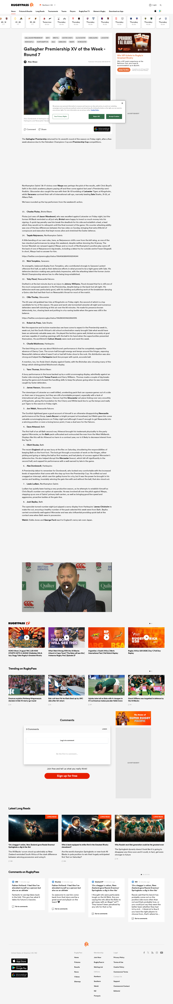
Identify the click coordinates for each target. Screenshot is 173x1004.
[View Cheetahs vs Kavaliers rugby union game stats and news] (32, 22)
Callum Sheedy (55, 339)
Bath (47, 434)
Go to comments (20, 906)
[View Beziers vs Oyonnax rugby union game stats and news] (105, 22)
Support (117, 981)
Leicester (88, 191)
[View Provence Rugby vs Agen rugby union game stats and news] (162, 22)
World (96, 986)
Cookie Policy (119, 967)
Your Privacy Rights (60, 116)
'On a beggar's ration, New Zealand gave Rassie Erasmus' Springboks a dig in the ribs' (105, 888)
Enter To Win (124, 70)
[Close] (122, 103)
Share (43, 129)
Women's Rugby (99, 11)
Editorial (117, 991)
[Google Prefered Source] (100, 129)
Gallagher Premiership (36, 139)
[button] (33, 838)
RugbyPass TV (84, 11)
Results (77, 967)
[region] (87, 111)
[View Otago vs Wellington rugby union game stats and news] (18, 22)
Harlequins (47, 357)
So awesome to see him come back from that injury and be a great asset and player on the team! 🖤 (65, 898)
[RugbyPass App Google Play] (34, 968)
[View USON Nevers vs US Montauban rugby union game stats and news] (148, 22)
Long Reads (40, 11)
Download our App (116, 11)
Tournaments (53, 11)
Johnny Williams (72, 284)
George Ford (50, 520)
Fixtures (77, 962)
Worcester (64, 458)
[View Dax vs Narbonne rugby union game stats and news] (119, 22)
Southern (97, 981)
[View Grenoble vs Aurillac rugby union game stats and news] (134, 22)
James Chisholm (101, 506)
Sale (93, 194)
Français (97, 996)
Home (76, 957)
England (36, 449)
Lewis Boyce (52, 416)
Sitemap (77, 981)
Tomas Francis (51, 377)
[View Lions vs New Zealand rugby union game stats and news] (47, 22)
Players (72, 11)
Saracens (32, 194)
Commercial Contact (122, 986)
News (13, 11)
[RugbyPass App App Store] (34, 961)
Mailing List (98, 967)
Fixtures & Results (25, 11)
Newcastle (103, 413)
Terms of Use (118, 962)
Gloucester (72, 398)
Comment (31, 129)
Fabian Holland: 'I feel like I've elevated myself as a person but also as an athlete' (26, 888)
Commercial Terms (121, 972)
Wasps (60, 185)
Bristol (62, 219)
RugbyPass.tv (99, 962)
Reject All (96, 116)
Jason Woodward (47, 216)
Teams (63, 11)
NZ (95, 991)
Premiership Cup (81, 142)
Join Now (97, 957)
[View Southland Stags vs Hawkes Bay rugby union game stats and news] (61, 22)
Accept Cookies (114, 116)
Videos (77, 977)
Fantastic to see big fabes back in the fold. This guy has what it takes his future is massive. (26, 897)
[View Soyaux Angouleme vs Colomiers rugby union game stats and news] (90, 22)
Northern (97, 976)
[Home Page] (22, 5)
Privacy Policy (119, 957)
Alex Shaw (32, 61)
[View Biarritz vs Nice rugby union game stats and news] (76, 22)
